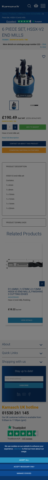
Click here (18, 449)
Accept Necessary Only (24, 467)
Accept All (24, 460)
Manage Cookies (24, 473)
